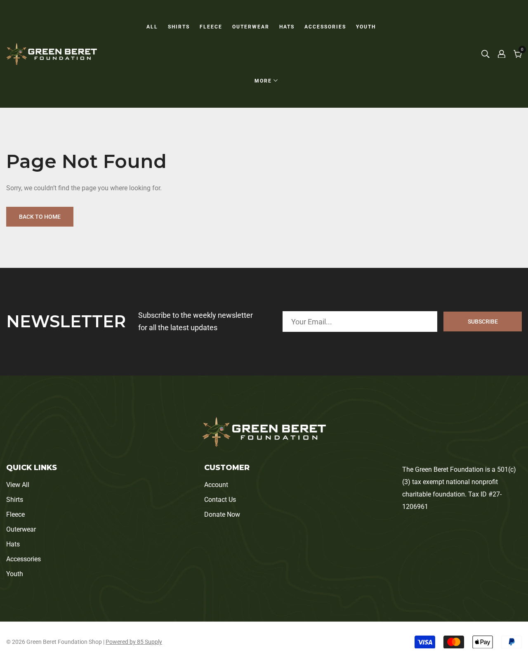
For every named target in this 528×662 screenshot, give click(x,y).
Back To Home (40, 216)
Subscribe (483, 321)
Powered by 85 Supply (134, 641)
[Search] (485, 54)
